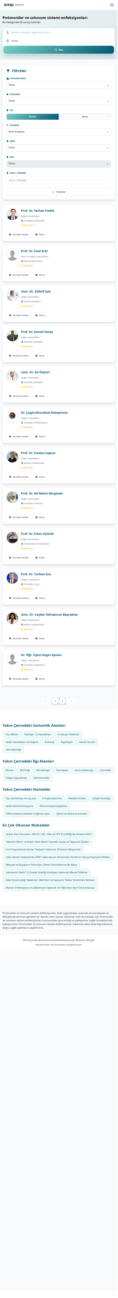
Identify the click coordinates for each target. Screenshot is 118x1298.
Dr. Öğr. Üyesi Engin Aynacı (41, 655)
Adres (42, 234)
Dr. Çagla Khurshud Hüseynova (44, 412)
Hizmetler (14, 94)
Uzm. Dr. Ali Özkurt (35, 372)
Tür (11, 110)
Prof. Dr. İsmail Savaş (37, 332)
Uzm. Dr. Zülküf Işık (36, 291)
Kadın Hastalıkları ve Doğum (22, 742)
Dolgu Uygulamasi (16, 778)
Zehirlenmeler (41, 778)
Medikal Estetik (77, 798)
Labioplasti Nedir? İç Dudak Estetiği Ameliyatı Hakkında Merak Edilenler (47, 872)
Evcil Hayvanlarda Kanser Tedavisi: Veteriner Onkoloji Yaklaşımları (43, 849)
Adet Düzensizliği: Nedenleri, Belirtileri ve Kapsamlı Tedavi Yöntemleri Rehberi (50, 880)
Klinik (85, 116)
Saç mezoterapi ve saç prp (21, 798)
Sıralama (14, 125)
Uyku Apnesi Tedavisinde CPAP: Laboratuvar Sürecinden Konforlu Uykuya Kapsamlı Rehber (58, 857)
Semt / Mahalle (17, 172)
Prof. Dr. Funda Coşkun (38, 453)
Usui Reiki (105, 770)
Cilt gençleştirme (52, 798)
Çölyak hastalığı (101, 798)
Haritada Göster (21, 234)
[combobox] (58, 85)
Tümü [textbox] (11, 84)
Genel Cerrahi (87, 742)
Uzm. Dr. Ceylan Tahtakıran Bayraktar (49, 614)
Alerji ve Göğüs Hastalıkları (34, 256)
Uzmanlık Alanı (17, 78)
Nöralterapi (43, 770)
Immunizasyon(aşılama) (53, 806)
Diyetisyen (67, 742)
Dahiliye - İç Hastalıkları (37, 734)
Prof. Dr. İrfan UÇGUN (37, 534)
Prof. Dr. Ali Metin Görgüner (42, 493)
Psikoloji (49, 742)
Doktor (33, 116)
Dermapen (62, 770)
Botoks (10, 770)
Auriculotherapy (84, 770)
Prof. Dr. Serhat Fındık (37, 211)
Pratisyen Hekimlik (68, 734)
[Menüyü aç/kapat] (112, 4)
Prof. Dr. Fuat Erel (34, 251)
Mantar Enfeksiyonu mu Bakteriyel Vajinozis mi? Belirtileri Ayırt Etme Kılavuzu (50, 887)
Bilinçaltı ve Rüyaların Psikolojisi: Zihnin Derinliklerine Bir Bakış (41, 864)
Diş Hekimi (12, 734)
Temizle (60, 192)
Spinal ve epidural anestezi (71, 813)
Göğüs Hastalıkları (30, 216)
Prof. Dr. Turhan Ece (36, 574)
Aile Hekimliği (13, 749)
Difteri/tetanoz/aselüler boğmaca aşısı (28, 813)
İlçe (11, 156)
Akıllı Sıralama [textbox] (16, 131)
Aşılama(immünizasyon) (19, 806)
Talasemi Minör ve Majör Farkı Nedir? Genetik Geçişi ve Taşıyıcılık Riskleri (47, 841)
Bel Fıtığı (25, 770)
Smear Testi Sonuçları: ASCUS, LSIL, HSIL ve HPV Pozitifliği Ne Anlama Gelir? (49, 834)
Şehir (12, 141)
